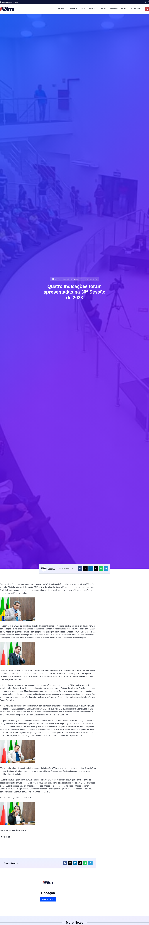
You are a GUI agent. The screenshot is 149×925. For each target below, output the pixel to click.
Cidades (61, 9)
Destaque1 (74, 279)
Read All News (48, 899)
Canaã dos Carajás (61, 279)
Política (124, 9)
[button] (147, 9)
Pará (80, 279)
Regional (73, 9)
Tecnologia (135, 9)
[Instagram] (145, 2)
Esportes (114, 9)
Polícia (104, 9)
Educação (93, 9)
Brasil (83, 9)
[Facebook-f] (148, 2)
